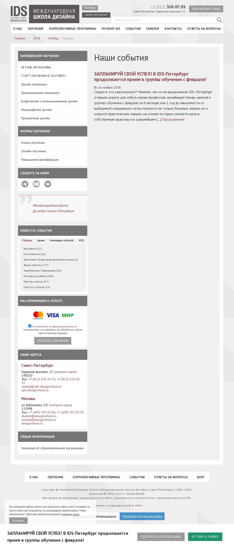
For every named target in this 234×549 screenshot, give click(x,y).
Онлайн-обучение (33, 151)
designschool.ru (32, 423)
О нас (17, 29)
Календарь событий (62, 240)
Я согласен (18, 520)
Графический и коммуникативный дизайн (49, 101)
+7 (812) (168, 6)
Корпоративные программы (72, 29)
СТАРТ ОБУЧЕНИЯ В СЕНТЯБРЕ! (43, 76)
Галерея (152, 29)
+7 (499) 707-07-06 (42, 412)
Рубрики (27, 240)
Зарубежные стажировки (42, 270)
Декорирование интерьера (40, 93)
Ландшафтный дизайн (36, 110)
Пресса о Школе (37, 287)
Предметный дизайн (35, 118)
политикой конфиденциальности (55, 326)
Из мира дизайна (38, 276)
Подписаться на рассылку (142, 516)
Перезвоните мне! (206, 9)
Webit (139, 505)
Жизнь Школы (36, 265)
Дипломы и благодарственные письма (51, 259)
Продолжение (173, 119)
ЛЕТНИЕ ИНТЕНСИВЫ (36, 67)
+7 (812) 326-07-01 (42, 379)
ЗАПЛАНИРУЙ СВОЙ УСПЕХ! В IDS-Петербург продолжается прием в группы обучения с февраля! (150, 76)
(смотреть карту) (65, 372)
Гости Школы (34, 254)
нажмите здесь (71, 514)
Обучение (36, 29)
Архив (41, 240)
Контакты (173, 29)
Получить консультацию (161, 537)
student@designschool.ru (38, 416)
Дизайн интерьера (34, 84)
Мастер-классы (36, 281)
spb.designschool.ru (35, 390)
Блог (201, 477)
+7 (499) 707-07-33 (70, 412)
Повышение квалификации (40, 160)
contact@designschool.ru (38, 420)
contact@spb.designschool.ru (41, 386)
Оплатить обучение (53, 341)
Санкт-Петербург (96, 14)
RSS (81, 240)
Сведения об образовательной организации (52, 448)
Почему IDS (111, 29)
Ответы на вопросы (204, 29)
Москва (90, 7)
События (133, 29)
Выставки (32, 248)
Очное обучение (33, 143)
